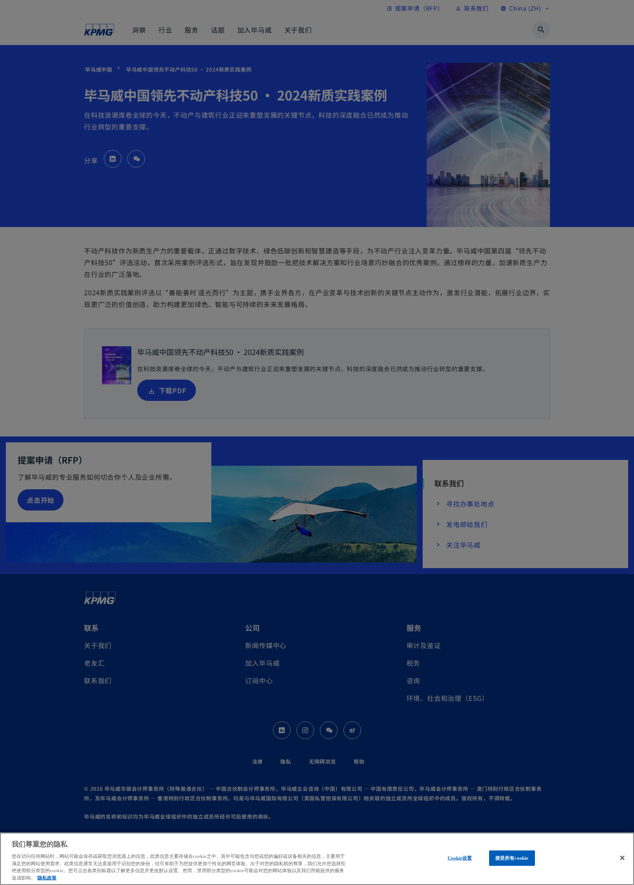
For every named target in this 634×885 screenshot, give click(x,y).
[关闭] (622, 858)
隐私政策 (47, 877)
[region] (317, 859)
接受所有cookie (511, 858)
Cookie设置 (460, 858)
